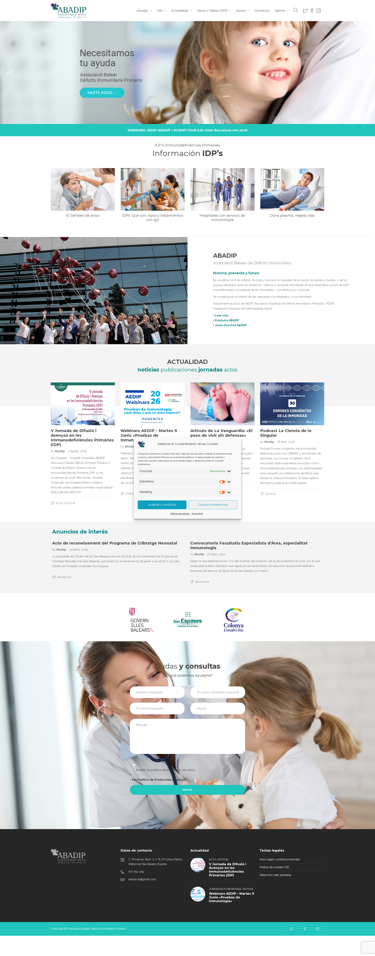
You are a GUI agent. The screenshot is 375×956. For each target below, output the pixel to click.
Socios (241, 10)
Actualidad (179, 10)
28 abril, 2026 (286, 441)
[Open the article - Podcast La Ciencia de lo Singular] (292, 403)
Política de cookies (180, 513)
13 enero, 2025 (78, 549)
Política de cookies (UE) (274, 867)
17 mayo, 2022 (216, 554)
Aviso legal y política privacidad (280, 859)
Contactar (262, 10)
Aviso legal (197, 513)
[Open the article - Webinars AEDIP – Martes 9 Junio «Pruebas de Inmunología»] (153, 403)
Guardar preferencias (213, 505)
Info (160, 10)
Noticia (69, 503)
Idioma (280, 10)
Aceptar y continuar (162, 505)
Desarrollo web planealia (275, 875)
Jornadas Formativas (225, 888)
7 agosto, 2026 (77, 451)
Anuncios (64, 577)
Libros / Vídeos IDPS (212, 10)
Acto (59, 503)
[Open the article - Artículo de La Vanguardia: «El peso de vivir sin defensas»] (222, 403)
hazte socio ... (102, 93)
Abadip (142, 10)
